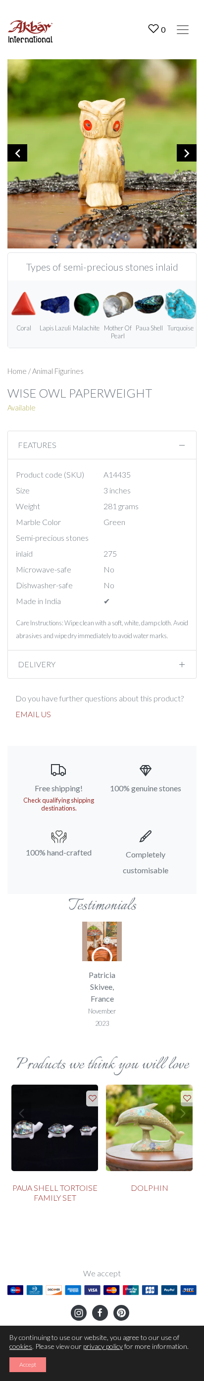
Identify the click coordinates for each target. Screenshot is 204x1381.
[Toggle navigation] (182, 29)
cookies (20, 1346)
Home (17, 370)
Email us (33, 714)
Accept (27, 1364)
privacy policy (103, 1346)
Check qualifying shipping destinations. (58, 804)
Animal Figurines (58, 370)
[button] (21, 1113)
